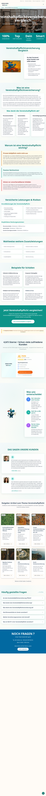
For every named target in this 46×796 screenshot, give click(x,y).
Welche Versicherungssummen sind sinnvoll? (16, 617)
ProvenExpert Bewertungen (27, 374)
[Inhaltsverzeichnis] (43, 793)
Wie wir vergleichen (37, 1)
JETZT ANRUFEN (23, 649)
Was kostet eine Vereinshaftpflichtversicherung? (17, 603)
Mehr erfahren (7, 543)
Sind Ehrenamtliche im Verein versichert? (15, 612)
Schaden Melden (28, 1)
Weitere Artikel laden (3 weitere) (23, 581)
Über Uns (22, 1)
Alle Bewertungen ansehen (25, 372)
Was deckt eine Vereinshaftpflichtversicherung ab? (18, 607)
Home (2, 7)
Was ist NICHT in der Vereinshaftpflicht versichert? (18, 622)
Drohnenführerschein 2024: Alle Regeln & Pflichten (8, 529)
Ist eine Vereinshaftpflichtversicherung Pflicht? (17, 598)
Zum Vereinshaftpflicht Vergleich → (23, 321)
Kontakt (43, 1)
